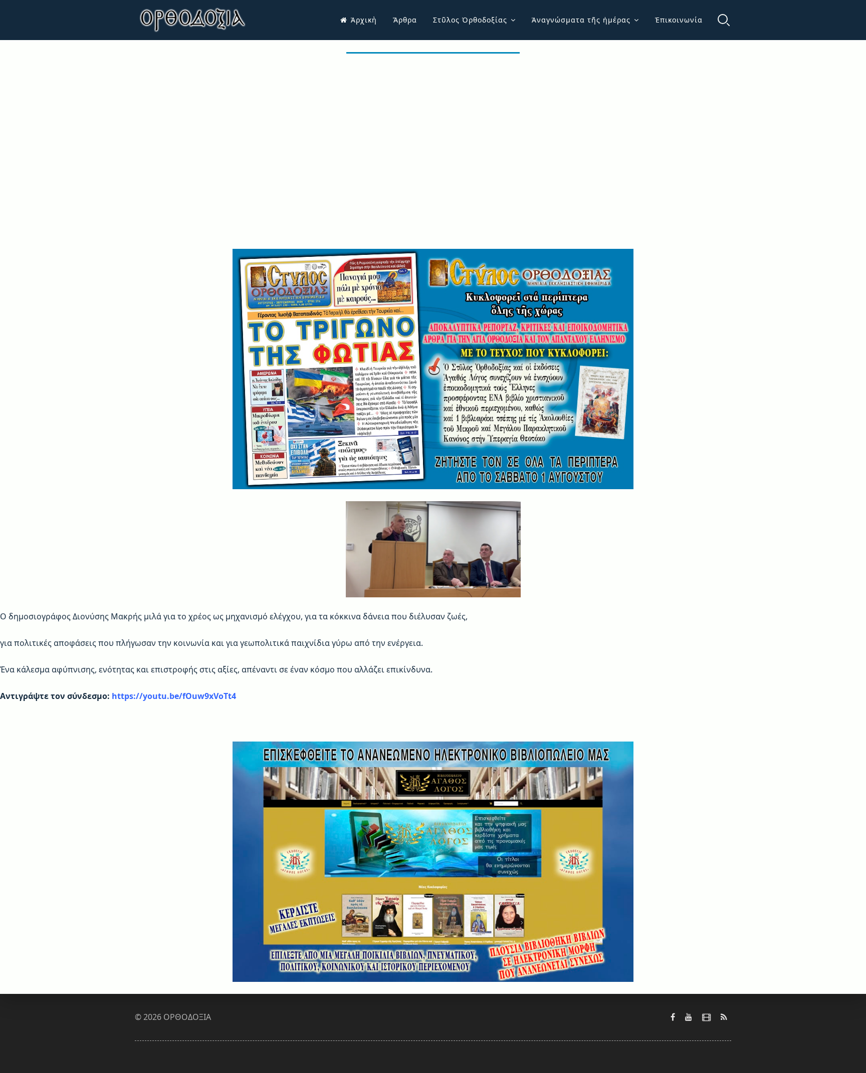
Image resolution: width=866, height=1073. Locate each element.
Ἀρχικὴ (364, 20)
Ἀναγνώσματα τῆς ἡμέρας (581, 20)
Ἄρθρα (405, 20)
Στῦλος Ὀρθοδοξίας (470, 20)
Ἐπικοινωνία (679, 20)
